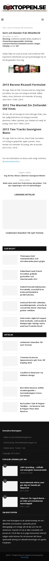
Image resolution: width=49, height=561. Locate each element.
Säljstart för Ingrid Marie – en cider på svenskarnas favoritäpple (32, 501)
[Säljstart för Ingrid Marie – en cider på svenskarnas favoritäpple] (10, 502)
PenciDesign (25, 557)
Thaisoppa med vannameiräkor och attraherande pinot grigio (32, 258)
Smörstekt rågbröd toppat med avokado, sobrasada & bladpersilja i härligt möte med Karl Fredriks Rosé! (33, 322)
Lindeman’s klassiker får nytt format (24, 232)
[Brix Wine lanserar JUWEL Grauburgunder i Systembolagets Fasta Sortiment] (10, 391)
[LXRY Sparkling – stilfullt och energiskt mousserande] (10, 471)
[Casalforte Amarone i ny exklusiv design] (10, 376)
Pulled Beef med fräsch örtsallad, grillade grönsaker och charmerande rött (31, 275)
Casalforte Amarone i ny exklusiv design (31, 373)
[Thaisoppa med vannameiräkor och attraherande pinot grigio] (10, 260)
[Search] (46, 19)
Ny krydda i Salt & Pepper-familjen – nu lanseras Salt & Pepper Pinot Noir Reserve (32, 407)
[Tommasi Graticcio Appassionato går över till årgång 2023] (10, 361)
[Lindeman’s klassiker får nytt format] (24, 214)
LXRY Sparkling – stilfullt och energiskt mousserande (33, 468)
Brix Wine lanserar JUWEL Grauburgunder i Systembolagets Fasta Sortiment (32, 391)
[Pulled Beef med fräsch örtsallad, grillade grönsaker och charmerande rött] (10, 275)
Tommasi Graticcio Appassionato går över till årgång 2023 (32, 360)
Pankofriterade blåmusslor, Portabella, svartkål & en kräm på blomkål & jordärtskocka (33, 291)
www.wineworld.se (12, 161)
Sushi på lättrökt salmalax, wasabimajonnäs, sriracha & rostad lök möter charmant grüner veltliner (33, 306)
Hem (4, 28)
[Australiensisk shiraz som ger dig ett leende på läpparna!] (10, 486)
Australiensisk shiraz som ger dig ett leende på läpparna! (32, 485)
